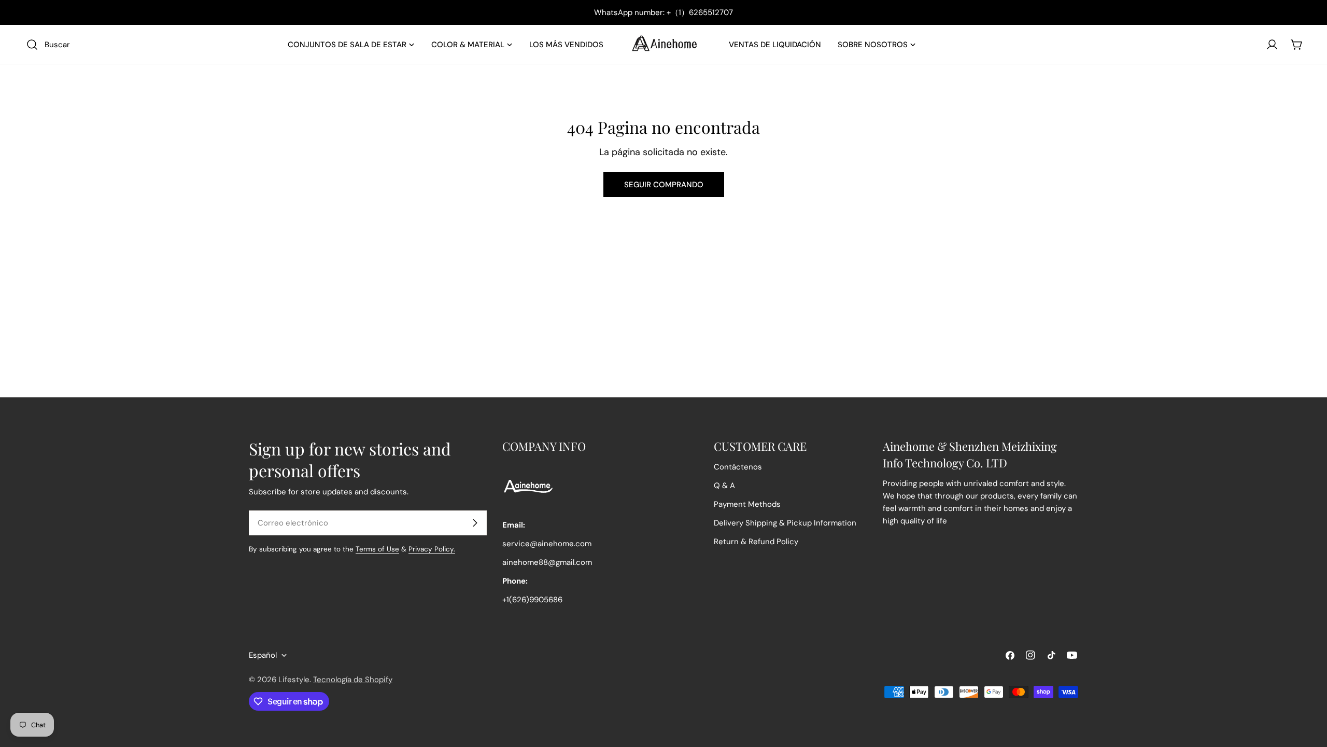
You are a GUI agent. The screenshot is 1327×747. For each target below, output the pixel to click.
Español (263, 655)
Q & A (724, 485)
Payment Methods (747, 504)
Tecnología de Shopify (352, 679)
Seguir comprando (663, 184)
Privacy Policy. (431, 549)
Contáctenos (738, 467)
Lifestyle (293, 679)
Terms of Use (377, 549)
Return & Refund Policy (756, 541)
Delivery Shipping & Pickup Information (785, 523)
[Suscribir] (475, 523)
